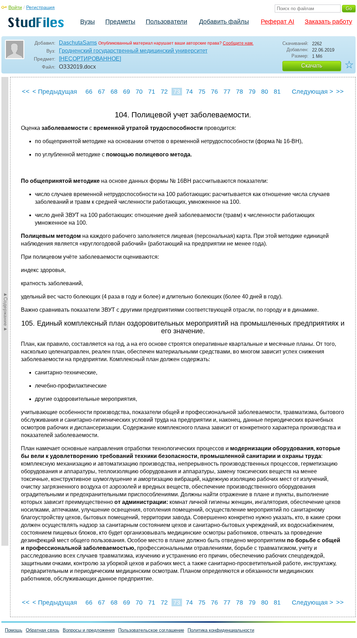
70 (139, 91)
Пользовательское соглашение (151, 630)
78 (239, 91)
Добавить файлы (224, 21)
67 (101, 91)
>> (340, 91)
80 (264, 91)
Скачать (311, 66)
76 (214, 91)
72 (164, 91)
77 (226, 91)
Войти (15, 7)
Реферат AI (277, 21)
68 (114, 91)
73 (176, 91)
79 (252, 91)
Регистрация (40, 7)
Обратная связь (42, 630)
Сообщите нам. (238, 43)
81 (277, 91)
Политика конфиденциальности (221, 630)
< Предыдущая (54, 91)
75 (201, 91)
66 (88, 91)
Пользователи (166, 21)
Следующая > (312, 91)
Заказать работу (328, 21)
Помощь (13, 630)
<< (26, 91)
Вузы (87, 21)
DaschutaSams (78, 43)
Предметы (120, 21)
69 (126, 91)
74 (189, 91)
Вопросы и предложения (89, 630)
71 (151, 91)
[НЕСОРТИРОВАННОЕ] (90, 59)
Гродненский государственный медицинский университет (133, 51)
